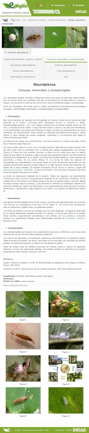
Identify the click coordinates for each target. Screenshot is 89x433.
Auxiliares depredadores (56, 20)
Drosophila (48, 170)
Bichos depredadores (23, 70)
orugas (14, 220)
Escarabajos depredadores (23, 65)
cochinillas (28, 170)
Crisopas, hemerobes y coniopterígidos (65, 59)
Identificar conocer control (15, 13)
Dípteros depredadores (66, 65)
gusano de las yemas (13, 170)
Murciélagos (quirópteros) (23, 76)
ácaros (81, 218)
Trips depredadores (66, 70)
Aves (66, 76)
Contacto (68, 430)
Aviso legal (60, 430)
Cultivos (17, 20)
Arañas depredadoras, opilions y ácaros (23, 59)
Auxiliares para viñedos (36, 20)
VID (24, 20)
